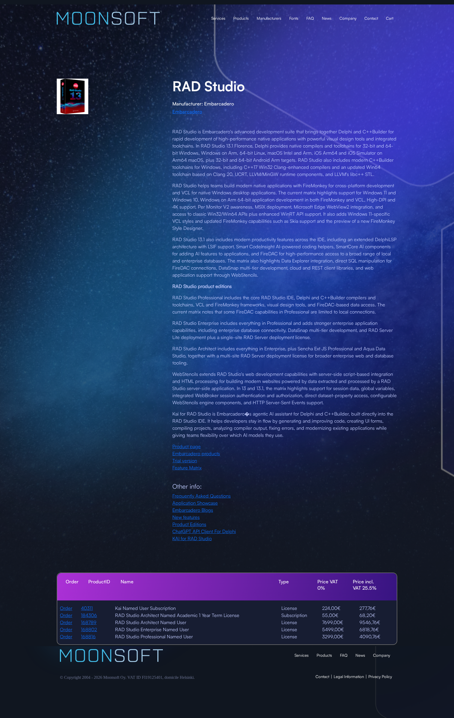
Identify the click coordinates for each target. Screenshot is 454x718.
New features (186, 517)
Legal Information (349, 677)
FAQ (310, 18)
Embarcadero (187, 111)
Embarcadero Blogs (192, 510)
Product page (186, 446)
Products (241, 18)
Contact (371, 18)
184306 (89, 615)
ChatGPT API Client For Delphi (204, 531)
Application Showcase (195, 503)
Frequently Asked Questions (201, 496)
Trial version (184, 460)
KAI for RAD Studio (192, 538)
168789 (88, 622)
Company (348, 18)
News (327, 18)
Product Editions (189, 524)
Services (218, 18)
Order (66, 608)
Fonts (293, 18)
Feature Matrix (187, 468)
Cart (389, 18)
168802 (89, 629)
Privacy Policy (380, 677)
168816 (88, 636)
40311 (87, 608)
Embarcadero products (196, 453)
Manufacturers (269, 18)
